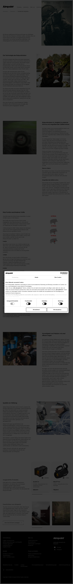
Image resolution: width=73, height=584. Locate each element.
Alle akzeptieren (57, 309)
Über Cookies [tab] (57, 277)
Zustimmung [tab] (15, 277)
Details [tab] (36, 277)
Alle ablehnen (36, 309)
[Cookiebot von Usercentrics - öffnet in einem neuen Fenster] (61, 273)
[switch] (28, 304)
